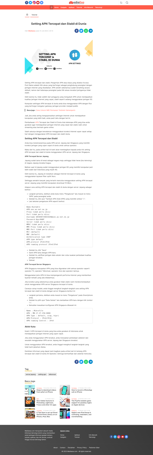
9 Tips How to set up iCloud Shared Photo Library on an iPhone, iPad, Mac (47, 415)
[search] (127, 2)
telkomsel (52, 374)
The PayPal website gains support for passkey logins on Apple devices (82, 403)
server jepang (31, 374)
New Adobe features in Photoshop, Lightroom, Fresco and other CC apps (46, 403)
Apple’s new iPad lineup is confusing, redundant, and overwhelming (81, 415)
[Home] (51, 7)
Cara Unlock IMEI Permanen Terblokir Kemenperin (55, 110)
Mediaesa (31, 31)
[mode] (121, 2)
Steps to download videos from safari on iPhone (46, 391)
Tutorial (34, 15)
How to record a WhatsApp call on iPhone (82, 391)
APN (37, 122)
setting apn (42, 374)
